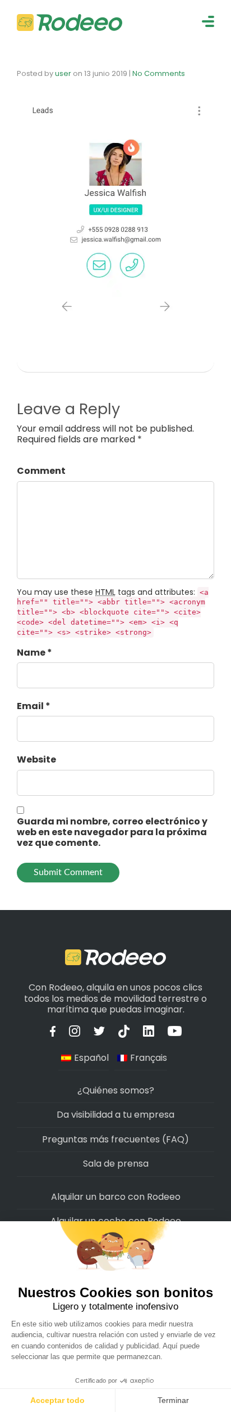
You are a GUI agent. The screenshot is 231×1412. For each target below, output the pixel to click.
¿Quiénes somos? (115, 1090)
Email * (33, 706)
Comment (41, 470)
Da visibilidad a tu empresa (115, 1114)
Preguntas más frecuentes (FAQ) (115, 1139)
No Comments (158, 73)
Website (36, 759)
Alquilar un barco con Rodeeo (116, 1196)
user (63, 73)
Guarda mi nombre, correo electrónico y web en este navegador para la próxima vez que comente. (112, 832)
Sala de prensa (116, 1163)
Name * (34, 652)
